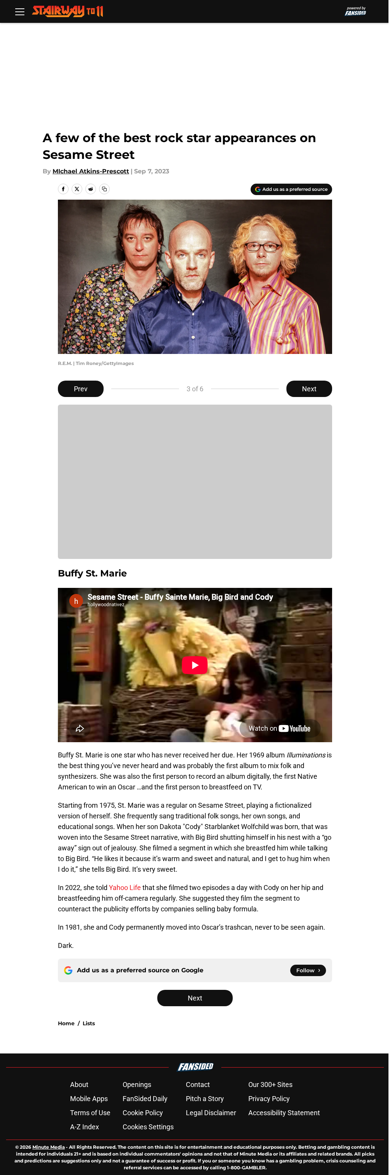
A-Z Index (84, 1127)
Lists (89, 1023)
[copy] (104, 189)
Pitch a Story (205, 1099)
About (79, 1085)
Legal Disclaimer (211, 1113)
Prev (81, 389)
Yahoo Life (125, 888)
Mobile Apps (89, 1099)
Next (309, 389)
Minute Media (48, 1147)
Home (66, 1023)
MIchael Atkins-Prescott (91, 171)
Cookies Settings (148, 1127)
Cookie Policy (143, 1113)
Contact (198, 1085)
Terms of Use (90, 1113)
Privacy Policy (269, 1099)
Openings (137, 1085)
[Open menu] (19, 11)
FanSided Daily (145, 1099)
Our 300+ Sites (270, 1085)
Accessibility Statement (284, 1113)
